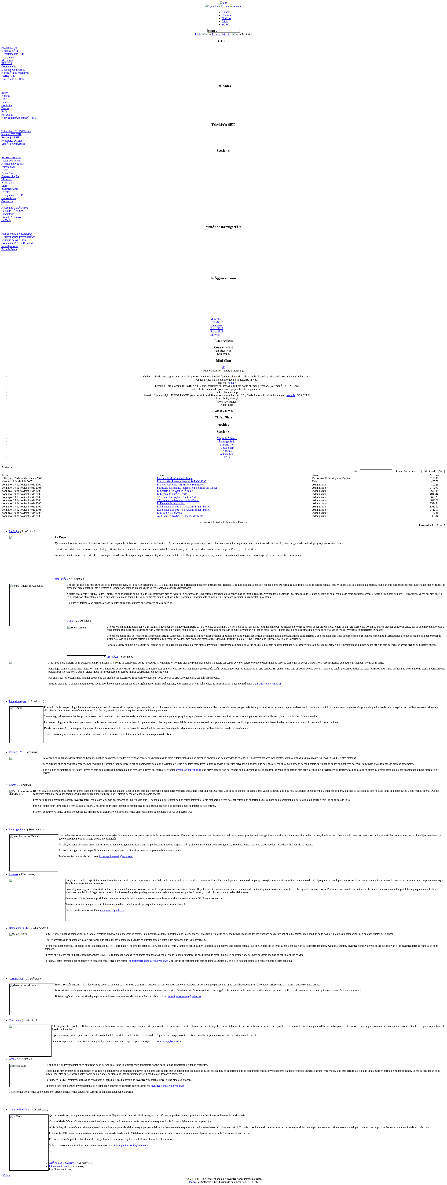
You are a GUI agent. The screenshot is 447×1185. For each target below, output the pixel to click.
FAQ (4, 111)
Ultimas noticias (58, 1166)
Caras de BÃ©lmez (12, 210)
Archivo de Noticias (12, 163)
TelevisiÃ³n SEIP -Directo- (16, 131)
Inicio (225, 21)
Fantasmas (216, 320)
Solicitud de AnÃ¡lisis (13, 239)
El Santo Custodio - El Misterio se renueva (180, 484)
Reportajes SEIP (10, 137)
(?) (223, 367)
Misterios (6, 179)
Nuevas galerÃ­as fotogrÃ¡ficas (18, 117)
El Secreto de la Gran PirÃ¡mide (175, 490)
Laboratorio (7, 213)
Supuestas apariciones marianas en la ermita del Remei (187, 487)
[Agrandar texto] (211, 6)
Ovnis (4, 169)
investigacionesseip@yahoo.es (116, 856)
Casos (4, 204)
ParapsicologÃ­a (10, 176)
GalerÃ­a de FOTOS (12, 79)
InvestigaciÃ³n (227, 441)
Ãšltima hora (227, 453)
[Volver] (6, 1175)
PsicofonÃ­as (8, 166)
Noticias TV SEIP (11, 134)
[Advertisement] (224, 262)
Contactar (227, 15)
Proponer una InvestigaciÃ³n (17, 233)
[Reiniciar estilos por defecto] (236, 6)
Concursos (7, 201)
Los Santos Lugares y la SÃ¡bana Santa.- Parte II (184, 506)
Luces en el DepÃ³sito (169, 512)
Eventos (5, 191)
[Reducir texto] (224, 6)
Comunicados (9, 66)
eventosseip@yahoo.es (188, 769)
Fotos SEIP (216, 317)
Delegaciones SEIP (12, 195)
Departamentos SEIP (12, 53)
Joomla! (193, 1181)
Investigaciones (9, 188)
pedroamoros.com (11, 157)
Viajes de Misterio (11, 160)
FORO (225, 24)
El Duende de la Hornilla (171, 503)
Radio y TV (8, 182)
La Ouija (6, 220)
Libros (5, 185)
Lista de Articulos (221, 34)
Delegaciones (8, 57)
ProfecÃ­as (7, 173)
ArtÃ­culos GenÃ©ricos (14, 207)
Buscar (5, 108)
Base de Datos (9, 249)
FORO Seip (8, 75)
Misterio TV (227, 444)
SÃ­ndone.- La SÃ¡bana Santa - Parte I (178, 500)
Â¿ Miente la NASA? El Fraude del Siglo (180, 515)
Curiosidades (8, 198)
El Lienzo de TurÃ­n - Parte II (173, 493)
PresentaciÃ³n (9, 47)
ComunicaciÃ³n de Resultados (18, 243)
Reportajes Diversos (12, 140)
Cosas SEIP (227, 447)
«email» (232, 382)
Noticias (226, 18)
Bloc (4, 98)
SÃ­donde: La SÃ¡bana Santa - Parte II (178, 497)
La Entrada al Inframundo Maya (174, 478)
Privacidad (7, 114)
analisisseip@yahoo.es (269, 683)
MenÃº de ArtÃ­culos (13, 143)
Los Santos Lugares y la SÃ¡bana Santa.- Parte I (183, 509)
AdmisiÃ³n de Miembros (15, 72)
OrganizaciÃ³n (9, 50)
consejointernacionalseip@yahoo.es (148, 960)
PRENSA (6, 63)
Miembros (7, 60)
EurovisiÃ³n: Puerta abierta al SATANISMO (181, 481)
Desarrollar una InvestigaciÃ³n (18, 236)
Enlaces (226, 11)
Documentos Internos (13, 69)
